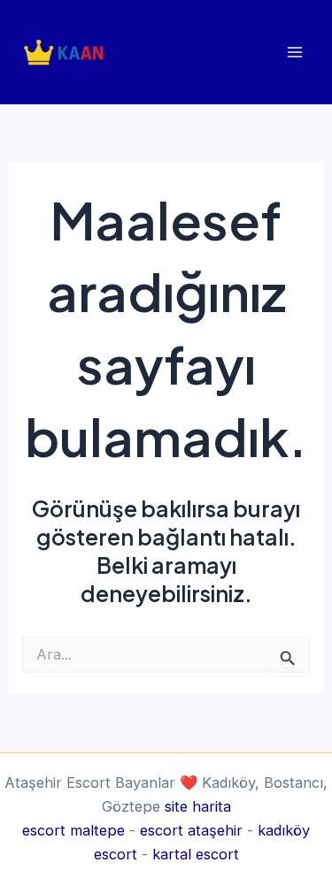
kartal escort (195, 854)
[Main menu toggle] (294, 52)
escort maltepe (73, 830)
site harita (198, 806)
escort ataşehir (191, 830)
